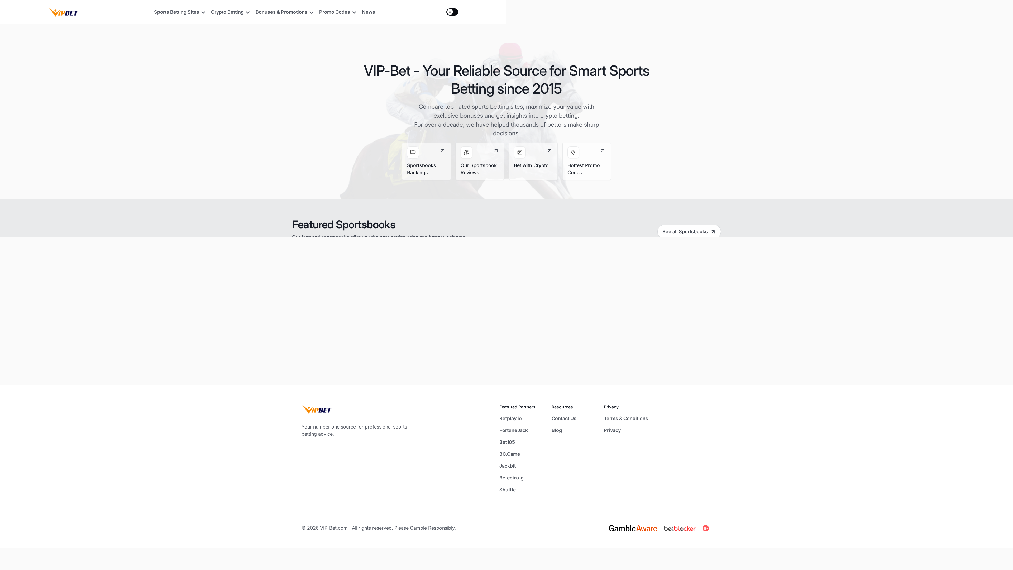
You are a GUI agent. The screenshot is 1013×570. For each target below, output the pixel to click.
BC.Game (509, 454)
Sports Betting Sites (176, 12)
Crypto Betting (227, 12)
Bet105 (507, 442)
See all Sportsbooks (685, 231)
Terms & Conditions (626, 418)
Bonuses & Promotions (281, 12)
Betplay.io (510, 418)
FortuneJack (513, 430)
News (368, 12)
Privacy (612, 430)
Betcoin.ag (511, 478)
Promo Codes (334, 12)
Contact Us (564, 418)
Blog (557, 430)
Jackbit (507, 466)
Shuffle (507, 489)
